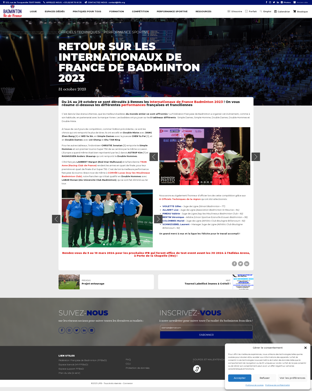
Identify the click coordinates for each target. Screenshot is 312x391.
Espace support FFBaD (71, 368)
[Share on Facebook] (234, 263)
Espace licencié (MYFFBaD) (73, 364)
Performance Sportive (126, 32)
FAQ (128, 359)
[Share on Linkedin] (246, 263)
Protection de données (138, 367)
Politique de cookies (255, 385)
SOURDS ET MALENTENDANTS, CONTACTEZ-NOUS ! (223, 360)
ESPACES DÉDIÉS (55, 11)
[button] (305, 347)
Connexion (128, 383)
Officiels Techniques (79, 32)
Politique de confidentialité (277, 385)
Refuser (265, 377)
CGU (128, 363)
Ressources (203, 11)
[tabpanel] (204, 156)
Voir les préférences (292, 377)
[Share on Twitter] (240, 263)
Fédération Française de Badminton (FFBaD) (82, 360)
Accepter (240, 377)
